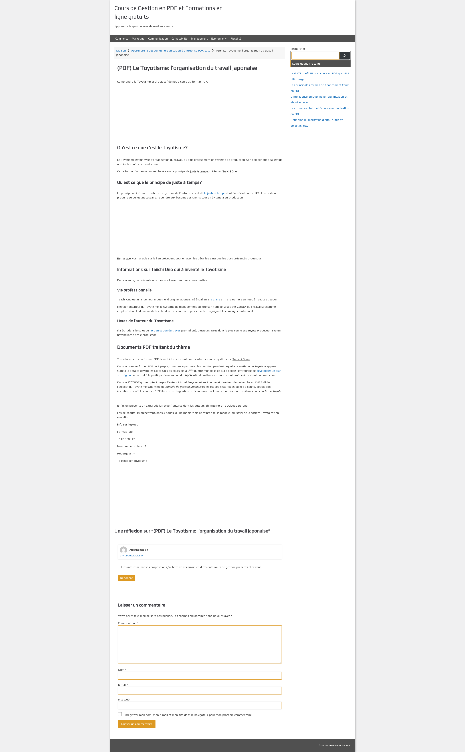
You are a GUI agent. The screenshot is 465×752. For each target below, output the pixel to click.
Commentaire (128, 623)
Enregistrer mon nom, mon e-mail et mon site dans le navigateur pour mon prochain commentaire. (188, 715)
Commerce (121, 38)
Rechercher (297, 48)
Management (199, 38)
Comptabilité (179, 38)
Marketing (138, 38)
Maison (121, 50)
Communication (158, 38)
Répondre (126, 578)
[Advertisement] (200, 112)
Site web (124, 699)
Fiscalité (236, 38)
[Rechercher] (344, 56)
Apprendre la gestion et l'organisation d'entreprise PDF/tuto (170, 50)
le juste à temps (214, 193)
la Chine (215, 299)
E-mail (123, 684)
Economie (217, 38)
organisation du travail (166, 330)
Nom (122, 669)
